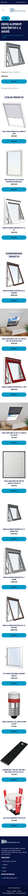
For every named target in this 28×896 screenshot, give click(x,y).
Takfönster (17, 72)
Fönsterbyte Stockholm (9, 861)
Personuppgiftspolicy (8, 893)
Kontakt (14, 891)
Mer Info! (14, 81)
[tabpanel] (14, 55)
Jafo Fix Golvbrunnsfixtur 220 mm (14, 818)
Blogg (4, 871)
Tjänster (5, 864)
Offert (5, 18)
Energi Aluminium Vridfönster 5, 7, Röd (14, 387)
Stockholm (5, 2)
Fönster (11, 72)
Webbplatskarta (21, 893)
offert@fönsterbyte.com (21, 2)
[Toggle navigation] (3, 10)
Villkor (19, 891)
